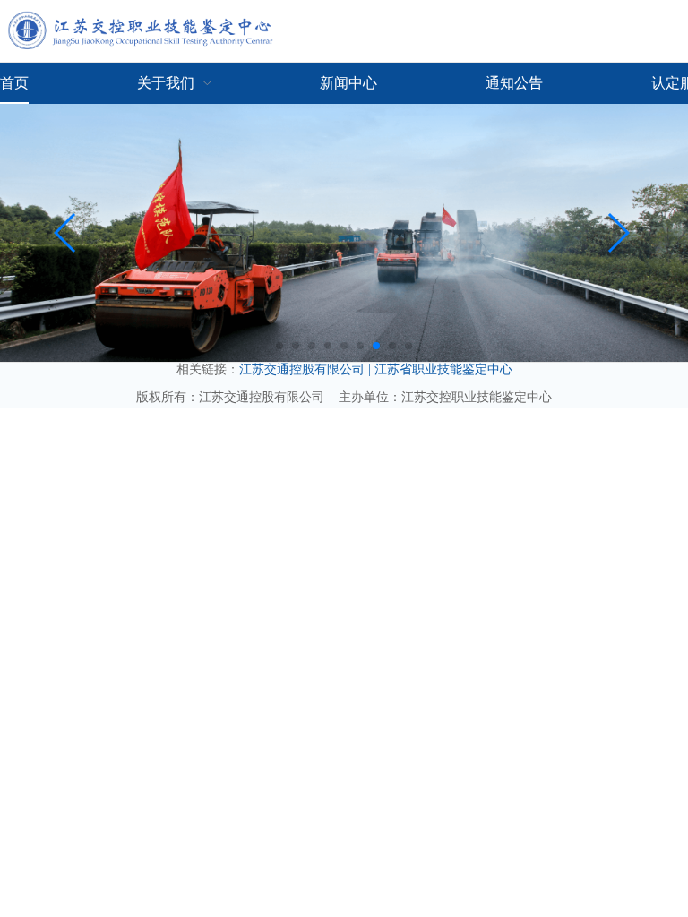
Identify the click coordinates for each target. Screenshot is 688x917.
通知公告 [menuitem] (514, 82)
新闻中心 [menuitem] (348, 82)
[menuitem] (174, 83)
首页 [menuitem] (14, 82)
